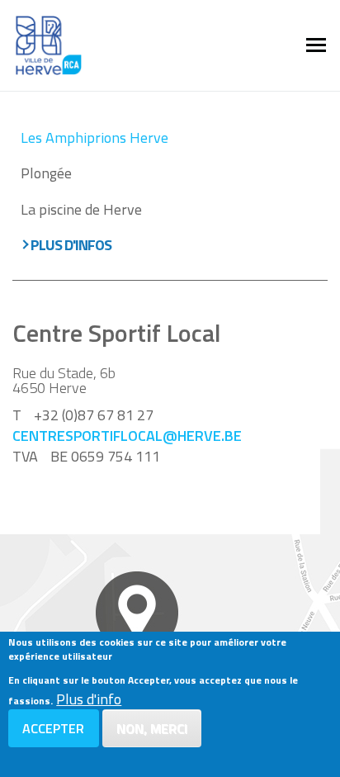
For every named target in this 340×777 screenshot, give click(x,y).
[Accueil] (48, 44)
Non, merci (151, 728)
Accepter (53, 728)
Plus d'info (88, 699)
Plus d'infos (71, 245)
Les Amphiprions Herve (94, 137)
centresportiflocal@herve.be (127, 435)
